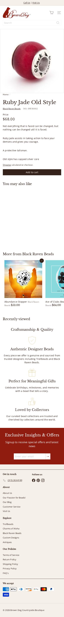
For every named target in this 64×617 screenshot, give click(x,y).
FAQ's (6, 573)
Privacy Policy (10, 568)
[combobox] (32, 23)
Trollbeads (8, 524)
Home (6, 94)
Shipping (7, 164)
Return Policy (9, 559)
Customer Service (11, 506)
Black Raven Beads (38, 254)
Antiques (7, 542)
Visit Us (36, 2)
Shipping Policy (10, 564)
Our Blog (7, 502)
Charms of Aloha (11, 528)
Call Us (26, 2)
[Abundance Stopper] (23, 283)
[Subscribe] (47, 456)
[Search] (58, 23)
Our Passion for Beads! (14, 497)
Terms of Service (11, 555)
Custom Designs (11, 537)
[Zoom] (59, 88)
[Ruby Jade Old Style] (23, 217)
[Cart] (51, 12)
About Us (7, 493)
